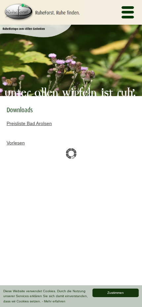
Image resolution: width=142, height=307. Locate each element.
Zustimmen (115, 292)
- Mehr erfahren (53, 301)
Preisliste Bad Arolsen (29, 123)
